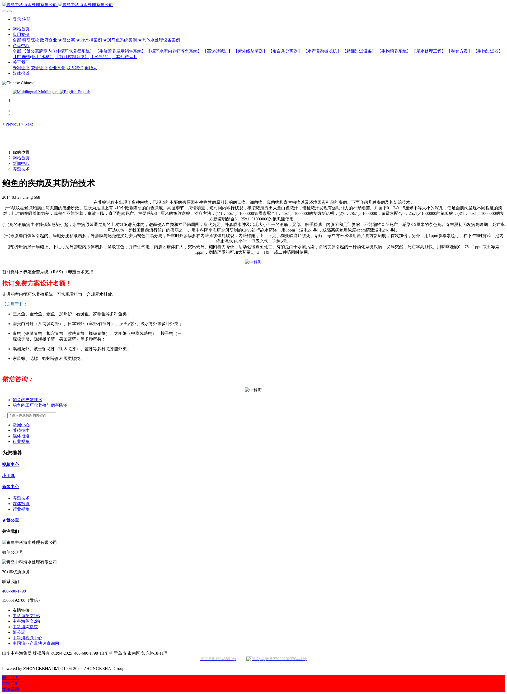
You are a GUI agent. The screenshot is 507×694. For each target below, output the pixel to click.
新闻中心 (21, 163)
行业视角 (21, 441)
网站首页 (21, 29)
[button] (11, 124)
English (83, 92)
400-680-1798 (14, 591)
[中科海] (253, 262)
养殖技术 (21, 169)
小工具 (8, 475)
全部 (17, 40)
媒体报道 (21, 436)
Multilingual (48, 92)
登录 (17, 19)
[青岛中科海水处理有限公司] (253, 5)
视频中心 (10, 464)
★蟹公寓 (10, 520)
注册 (26, 19)
